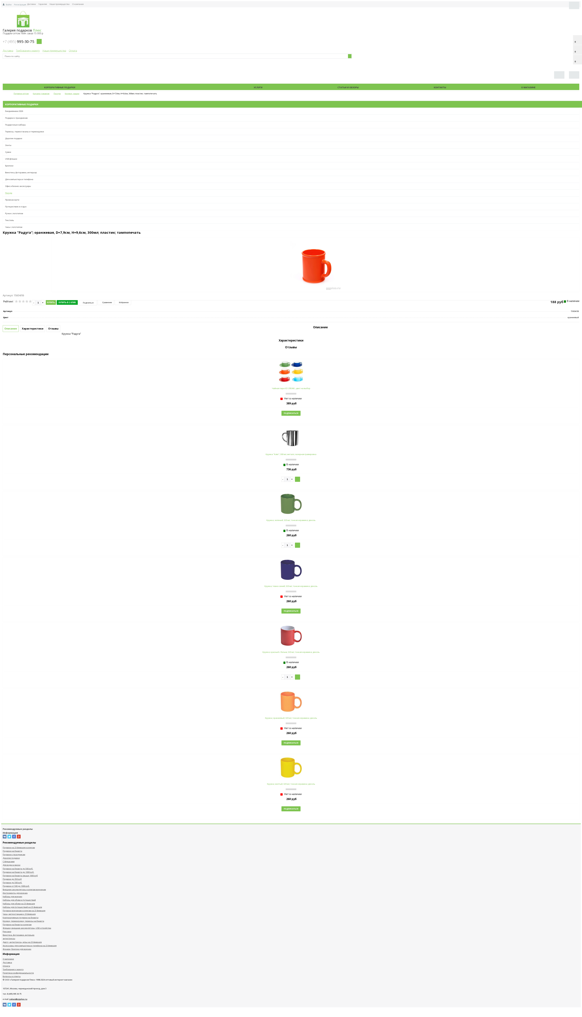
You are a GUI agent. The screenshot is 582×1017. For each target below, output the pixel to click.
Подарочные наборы (15, 124)
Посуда (8, 193)
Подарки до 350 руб (12, 879)
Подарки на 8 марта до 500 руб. (18, 868)
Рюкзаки (7, 931)
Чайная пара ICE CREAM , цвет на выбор (291, 388)
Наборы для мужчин (12, 896)
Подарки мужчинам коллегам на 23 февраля (24, 910)
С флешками (9, 861)
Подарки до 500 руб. (12, 882)
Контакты (440, 87)
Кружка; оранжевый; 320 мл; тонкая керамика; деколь (291, 718)
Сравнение (107, 302)
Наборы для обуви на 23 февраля (19, 903)
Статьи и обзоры (348, 87)
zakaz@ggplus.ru (18, 999)
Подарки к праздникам (16, 118)
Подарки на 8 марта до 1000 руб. (18, 872)
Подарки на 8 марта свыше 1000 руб (20, 875)
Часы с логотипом (13, 227)
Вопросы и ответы (12, 976)
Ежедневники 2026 (14, 111)
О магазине (528, 87)
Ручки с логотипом (14, 213)
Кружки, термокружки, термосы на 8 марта (23, 921)
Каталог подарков (164, 87)
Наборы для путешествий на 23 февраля (22, 907)
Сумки (8, 152)
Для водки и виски (11, 865)
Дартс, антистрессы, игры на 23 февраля (22, 942)
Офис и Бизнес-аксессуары (18, 186)
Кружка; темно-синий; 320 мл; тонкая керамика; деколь (291, 586)
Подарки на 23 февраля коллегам (19, 847)
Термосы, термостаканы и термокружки (24, 131)
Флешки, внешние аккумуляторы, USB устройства (27, 928)
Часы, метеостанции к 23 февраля (19, 914)
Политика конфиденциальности (18, 973)
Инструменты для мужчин (15, 893)
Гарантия (42, 4)
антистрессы (9, 938)
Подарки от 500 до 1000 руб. (16, 886)
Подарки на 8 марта (12, 851)
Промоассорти (12, 199)
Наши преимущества (59, 4)
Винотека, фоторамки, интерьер (21, 172)
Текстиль (9, 220)
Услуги (258, 87)
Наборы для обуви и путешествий (19, 900)
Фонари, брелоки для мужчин (17, 949)
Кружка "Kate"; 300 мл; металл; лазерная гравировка (291, 454)
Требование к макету (28, 50)
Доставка (31, 4)
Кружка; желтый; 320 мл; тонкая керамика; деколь (291, 784)
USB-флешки (11, 158)
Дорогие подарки (13, 138)
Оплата (73, 50)
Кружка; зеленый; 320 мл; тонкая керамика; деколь (291, 520)
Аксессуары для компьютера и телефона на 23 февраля (30, 945)
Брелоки (9, 165)
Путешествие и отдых (16, 206)
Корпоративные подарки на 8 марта (20, 917)
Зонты (8, 145)
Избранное (124, 302)
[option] (315, 277)
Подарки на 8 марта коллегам (17, 924)
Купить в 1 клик (67, 302)
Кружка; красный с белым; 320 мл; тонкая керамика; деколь (291, 652)
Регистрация (20, 4)
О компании (78, 4)
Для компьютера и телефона (19, 179)
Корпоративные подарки (59, 87)
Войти (9, 4)
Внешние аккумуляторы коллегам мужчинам (24, 889)
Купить (51, 302)
